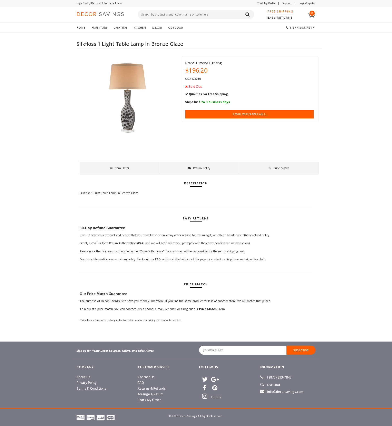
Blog (214, 397)
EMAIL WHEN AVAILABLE (249, 114)
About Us (83, 377)
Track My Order (268, 3)
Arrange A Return (151, 394)
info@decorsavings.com (284, 392)
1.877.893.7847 (301, 27)
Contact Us (146, 377)
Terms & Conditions (91, 388)
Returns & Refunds (152, 388)
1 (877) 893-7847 (279, 377)
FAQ (141, 383)
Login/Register (307, 3)
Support (289, 3)
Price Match (281, 168)
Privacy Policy (87, 383)
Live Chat (273, 385)
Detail (122, 168)
